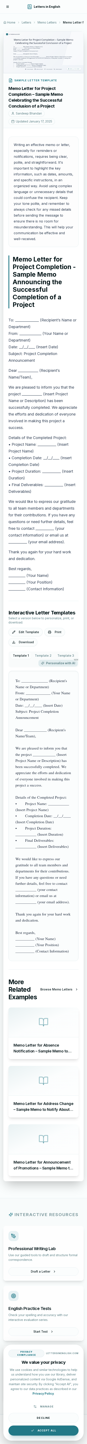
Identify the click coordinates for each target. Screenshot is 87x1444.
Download (26, 642)
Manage (47, 1406)
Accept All (47, 1430)
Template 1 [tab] (21, 655)
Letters (26, 22)
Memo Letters (47, 22)
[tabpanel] (43, 816)
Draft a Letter (40, 1271)
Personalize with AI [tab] (62, 662)
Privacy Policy (43, 1393)
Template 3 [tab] (65, 655)
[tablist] (43, 659)
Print (58, 632)
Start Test (40, 1331)
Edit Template (29, 632)
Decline (43, 1417)
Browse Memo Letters (56, 989)
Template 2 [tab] (43, 655)
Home (11, 22)
